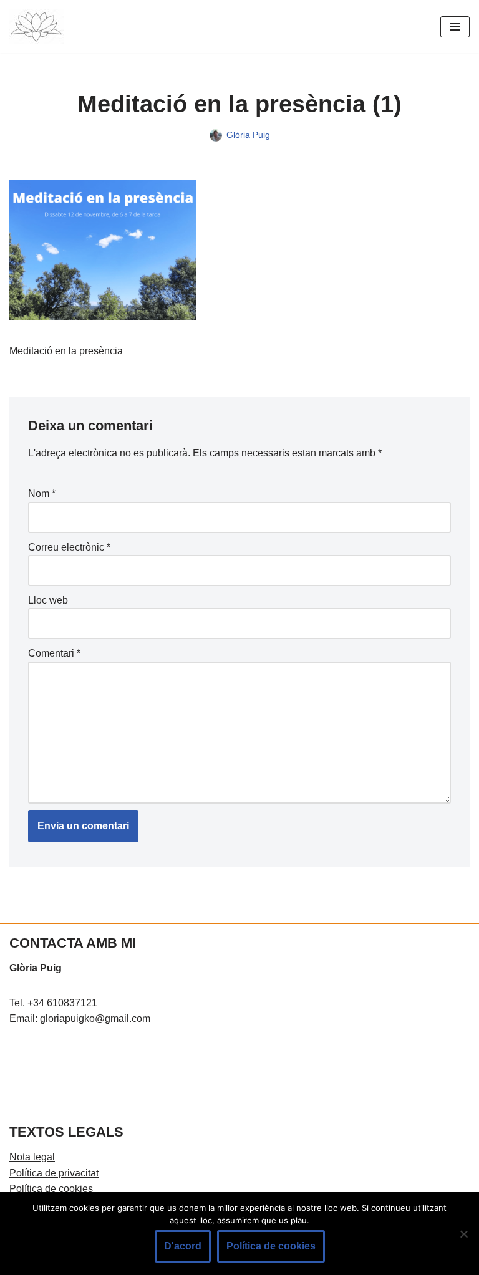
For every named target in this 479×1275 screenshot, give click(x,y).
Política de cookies (51, 1188)
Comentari (54, 653)
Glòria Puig (248, 135)
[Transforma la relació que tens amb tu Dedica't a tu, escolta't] (36, 26)
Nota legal (32, 1157)
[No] (463, 1234)
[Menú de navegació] (455, 26)
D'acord (182, 1246)
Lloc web (48, 600)
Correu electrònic (69, 547)
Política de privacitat (54, 1173)
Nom (42, 493)
